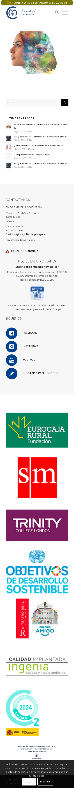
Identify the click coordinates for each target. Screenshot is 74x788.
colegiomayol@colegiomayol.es (29, 234)
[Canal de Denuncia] (7, 251)
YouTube (29, 359)
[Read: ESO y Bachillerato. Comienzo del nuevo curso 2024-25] (9, 138)
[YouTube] (11, 360)
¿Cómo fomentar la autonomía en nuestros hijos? (38, 145)
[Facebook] (11, 333)
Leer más (45, 781)
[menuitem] (55, 13)
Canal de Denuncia (24, 251)
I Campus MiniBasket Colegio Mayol (31, 154)
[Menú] (63, 13)
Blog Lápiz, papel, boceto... (41, 372)
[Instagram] (11, 346)
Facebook (30, 332)
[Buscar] (55, 13)
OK (29, 781)
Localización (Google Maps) (20, 240)
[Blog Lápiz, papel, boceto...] (11, 373)
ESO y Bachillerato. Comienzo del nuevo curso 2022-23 (40, 163)
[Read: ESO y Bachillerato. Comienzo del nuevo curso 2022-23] (9, 165)
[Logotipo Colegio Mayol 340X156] (31, 13)
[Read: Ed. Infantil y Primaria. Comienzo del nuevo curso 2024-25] (9, 126)
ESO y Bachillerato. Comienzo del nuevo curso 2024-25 (40, 136)
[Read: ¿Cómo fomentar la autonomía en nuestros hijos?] (9, 147)
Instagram (30, 346)
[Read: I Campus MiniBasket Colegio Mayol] (9, 156)
